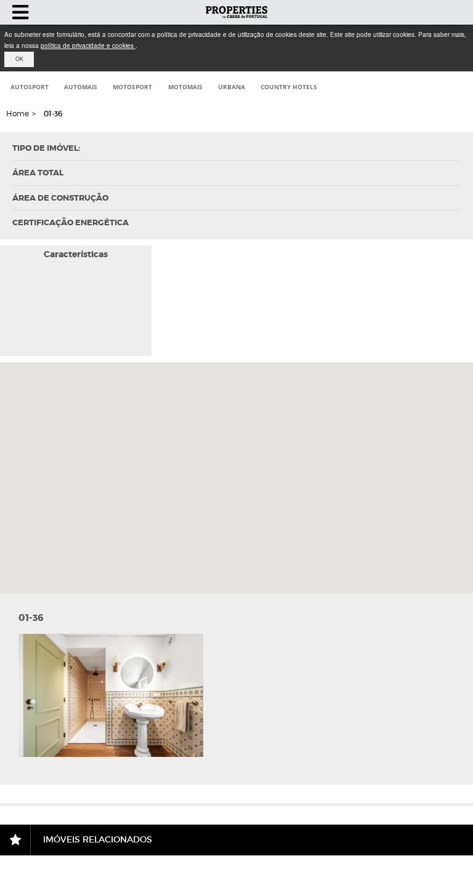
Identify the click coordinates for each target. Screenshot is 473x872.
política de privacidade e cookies (88, 45)
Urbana (231, 87)
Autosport (29, 87)
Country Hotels (289, 87)
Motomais (185, 87)
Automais (80, 87)
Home (17, 113)
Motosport (132, 87)
